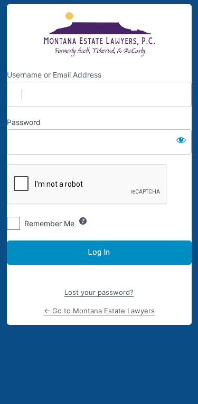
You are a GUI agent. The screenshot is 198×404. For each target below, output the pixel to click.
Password (24, 122)
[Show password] (181, 139)
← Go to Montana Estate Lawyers (99, 310)
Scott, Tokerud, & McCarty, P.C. (99, 34)
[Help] (83, 221)
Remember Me (49, 223)
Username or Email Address (54, 74)
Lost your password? (99, 292)
